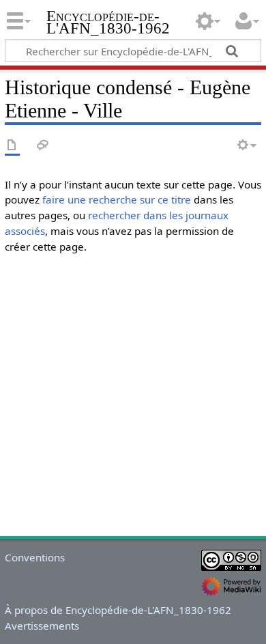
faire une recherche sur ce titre (116, 199)
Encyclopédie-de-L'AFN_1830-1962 (108, 23)
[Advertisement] (133, 398)
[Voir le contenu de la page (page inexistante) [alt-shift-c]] (12, 146)
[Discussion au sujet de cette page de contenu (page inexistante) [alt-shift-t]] (42, 146)
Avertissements (42, 625)
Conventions (35, 557)
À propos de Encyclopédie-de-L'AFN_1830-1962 (118, 610)
